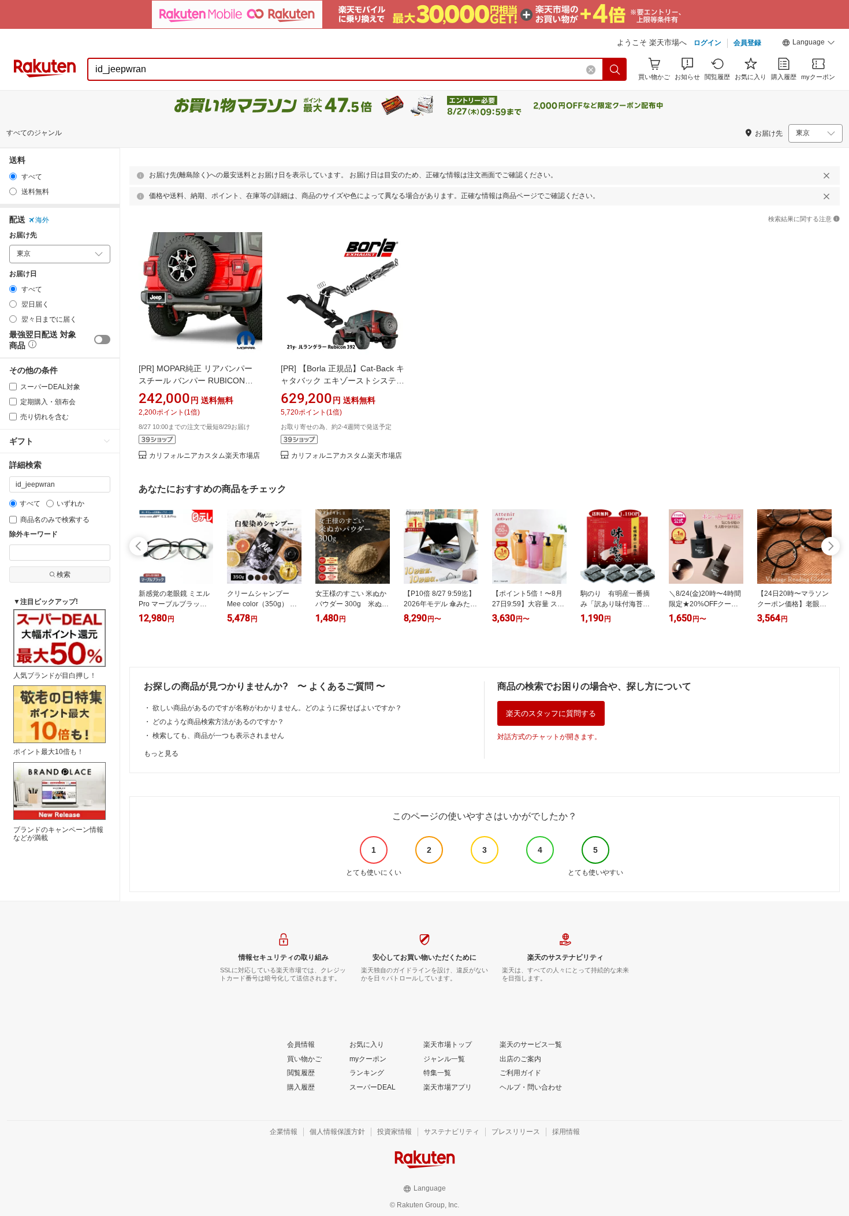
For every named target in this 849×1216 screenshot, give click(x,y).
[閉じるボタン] (826, 175)
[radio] (13, 176)
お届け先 (23, 235)
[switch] (102, 339)
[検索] (615, 69)
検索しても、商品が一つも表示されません (218, 736)
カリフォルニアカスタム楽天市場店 (204, 456)
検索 (63, 574)
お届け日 (23, 274)
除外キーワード (33, 534)
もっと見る (161, 753)
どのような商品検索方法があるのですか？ (218, 722)
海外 (42, 220)
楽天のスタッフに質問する (551, 713)
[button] (808, 44)
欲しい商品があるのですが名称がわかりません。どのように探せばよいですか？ (277, 708)
